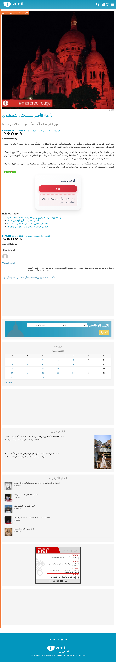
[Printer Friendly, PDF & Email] (10, 172)
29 (43, 377)
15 (43, 369)
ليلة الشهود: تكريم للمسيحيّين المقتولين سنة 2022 (27, 223)
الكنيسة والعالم (22, 13)
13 (12, 369)
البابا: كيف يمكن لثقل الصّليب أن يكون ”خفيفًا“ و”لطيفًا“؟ (32, 517)
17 (73, 369)
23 (58, 373)
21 (27, 373)
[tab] (47, 550)
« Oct (6, 382)
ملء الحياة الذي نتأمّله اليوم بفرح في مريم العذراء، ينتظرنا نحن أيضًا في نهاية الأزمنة (34, 437)
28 (27, 377)
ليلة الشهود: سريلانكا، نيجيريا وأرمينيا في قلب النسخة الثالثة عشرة (34, 217)
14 (27, 369)
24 (73, 373)
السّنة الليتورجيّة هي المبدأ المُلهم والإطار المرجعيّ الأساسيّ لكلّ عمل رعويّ (32, 454)
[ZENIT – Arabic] (33, 4)
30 (58, 377)
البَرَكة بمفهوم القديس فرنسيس (24, 529)
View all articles (9, 263)
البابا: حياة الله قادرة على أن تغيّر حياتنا (26, 494)
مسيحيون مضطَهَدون (9, 13)
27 (12, 377)
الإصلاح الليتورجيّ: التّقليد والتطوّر (24, 506)
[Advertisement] (58, 300)
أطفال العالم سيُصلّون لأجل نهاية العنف (23, 220)
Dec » (11, 382)
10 (73, 364)
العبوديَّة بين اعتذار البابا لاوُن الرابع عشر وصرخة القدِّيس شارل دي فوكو (37, 483)
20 (12, 373)
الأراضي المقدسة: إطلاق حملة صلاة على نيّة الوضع (27, 226)
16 (58, 369)
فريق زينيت (56, 130)
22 (43, 373)
